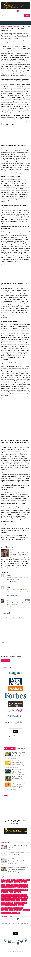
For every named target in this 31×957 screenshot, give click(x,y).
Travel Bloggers (18, 910)
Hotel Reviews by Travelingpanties (9, 895)
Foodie (25, 889)
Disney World (10, 884)
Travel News (16, 26)
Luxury (25, 895)
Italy (20, 895)
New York (24, 900)
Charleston (17, 882)
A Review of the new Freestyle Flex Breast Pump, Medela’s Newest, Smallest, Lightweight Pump (18, 870)
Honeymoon (17, 892)
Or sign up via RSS (9, 736)
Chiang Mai (24, 882)
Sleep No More (4, 907)
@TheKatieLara (9, 41)
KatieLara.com (11, 951)
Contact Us (15, 823)
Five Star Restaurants (6, 889)
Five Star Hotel (14, 887)
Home (4, 26)
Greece (10, 892)
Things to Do (4, 910)
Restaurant (3, 905)
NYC (11, 902)
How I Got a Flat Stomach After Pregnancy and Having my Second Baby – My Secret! (17, 861)
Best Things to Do (25, 879)
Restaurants (21, 905)
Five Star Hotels (23, 887)
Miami (18, 900)
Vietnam (3, 912)
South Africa (13, 907)
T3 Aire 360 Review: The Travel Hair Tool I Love (18, 846)
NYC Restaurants (18, 902)
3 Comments (11, 42)
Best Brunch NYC (5, 879)
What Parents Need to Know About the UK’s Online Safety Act (19, 853)
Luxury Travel (23, 897)
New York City (4, 902)
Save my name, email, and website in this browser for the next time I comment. (13, 655)
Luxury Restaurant (14, 897)
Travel (10, 910)
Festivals (25, 884)
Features (9, 26)
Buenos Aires (10, 882)
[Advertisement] (15, 742)
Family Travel (18, 884)
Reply (8, 581)
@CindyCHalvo (5, 541)
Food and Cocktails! (17, 889)
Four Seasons (4, 892)
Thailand (20, 907)
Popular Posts (9, 748)
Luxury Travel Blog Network (8, 900)
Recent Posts (21, 748)
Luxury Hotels (4, 897)
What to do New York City (13, 912)
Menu (3, 23)
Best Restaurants (15, 879)
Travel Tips (26, 910)
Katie (12, 550)
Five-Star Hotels (5, 887)
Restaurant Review (12, 905)
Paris (25, 902)
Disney (3, 884)
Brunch (3, 882)
